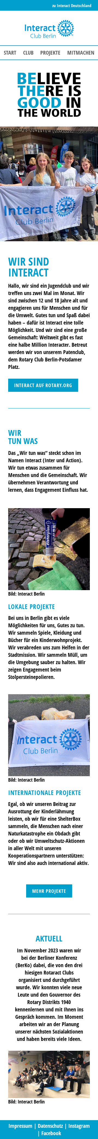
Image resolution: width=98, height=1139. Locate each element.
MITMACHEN (80, 52)
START (10, 52)
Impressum (20, 1125)
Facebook (51, 1133)
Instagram (79, 1125)
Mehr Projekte (49, 891)
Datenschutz (50, 1125)
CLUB (28, 52)
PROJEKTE (50, 52)
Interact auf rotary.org (43, 385)
